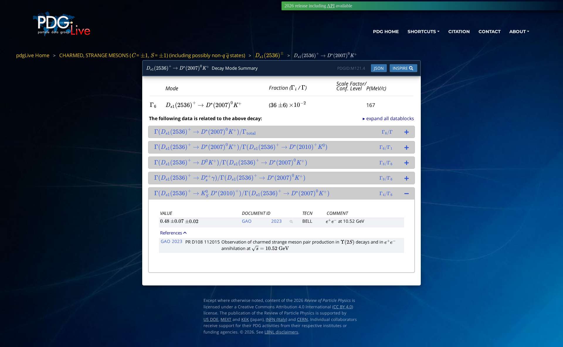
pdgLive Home (33, 55)
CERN (302, 319)
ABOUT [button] (517, 31)
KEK (245, 319)
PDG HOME (386, 31)
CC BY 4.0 (342, 306)
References (171, 233)
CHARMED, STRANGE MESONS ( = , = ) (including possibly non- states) (152, 55)
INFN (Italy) (276, 319)
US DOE (211, 319)
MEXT (226, 319)
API (331, 5)
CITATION (459, 31)
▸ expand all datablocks (388, 118)
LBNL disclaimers (281, 332)
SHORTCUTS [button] (422, 31)
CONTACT (490, 31)
